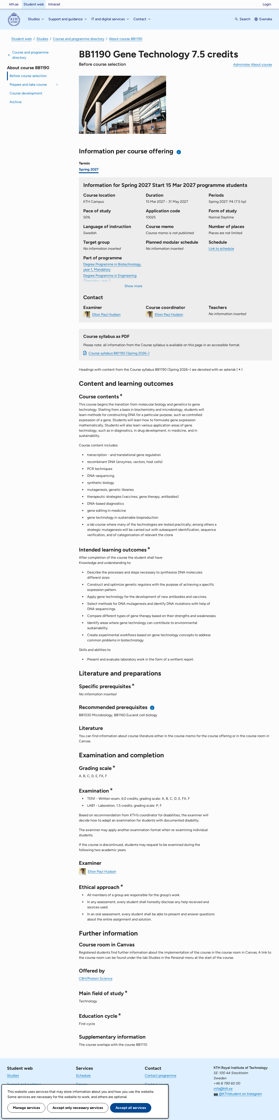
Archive (16, 102)
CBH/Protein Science (95, 978)
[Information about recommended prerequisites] (152, 708)
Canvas (81, 1084)
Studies (42, 39)
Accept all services (131, 1108)
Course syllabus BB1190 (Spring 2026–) (119, 353)
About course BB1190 (125, 39)
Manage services (26, 1108)
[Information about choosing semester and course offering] (179, 152)
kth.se (14, 4)
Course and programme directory (78, 39)
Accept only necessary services (78, 1108)
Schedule (83, 1075)
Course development (26, 93)
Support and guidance (24, 1084)
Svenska (265, 19)
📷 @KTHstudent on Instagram (238, 1094)
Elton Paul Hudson (106, 314)
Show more (133, 286)
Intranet (54, 4)
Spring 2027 (89, 169)
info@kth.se (223, 1088)
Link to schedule (221, 248)
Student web (34, 4)
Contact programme (160, 1075)
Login (267, 4)
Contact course (157, 1084)
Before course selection (28, 76)
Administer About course (252, 64)
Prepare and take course (28, 84)
